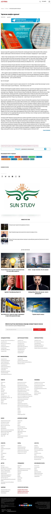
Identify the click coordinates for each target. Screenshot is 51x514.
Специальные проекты (5, 471)
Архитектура (3, 459)
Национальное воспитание (23, 450)
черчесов (24, 145)
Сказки (19, 434)
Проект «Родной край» (5, 470)
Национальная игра (22, 447)
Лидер (19, 467)
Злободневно (21, 463)
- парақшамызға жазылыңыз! (24, 149)
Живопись (3, 445)
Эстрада (2, 456)
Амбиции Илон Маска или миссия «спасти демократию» (38, 293)
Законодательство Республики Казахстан (7, 483)
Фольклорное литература (6, 468)
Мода (35, 454)
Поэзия (19, 422)
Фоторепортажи (37, 459)
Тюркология (3, 426)
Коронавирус (3, 492)
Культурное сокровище (22, 428)
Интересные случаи (38, 456)
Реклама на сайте (4, 511)
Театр (2, 450)
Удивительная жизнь (38, 473)
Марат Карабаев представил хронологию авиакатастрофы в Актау (23, 232)
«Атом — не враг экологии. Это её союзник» (38, 269)
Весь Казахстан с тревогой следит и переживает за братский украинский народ (12, 315)
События (19, 471)
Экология (19, 481)
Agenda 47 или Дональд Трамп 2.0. (13, 292)
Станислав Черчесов (17, 145)
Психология (36, 465)
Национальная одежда (22, 451)
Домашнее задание (38, 448)
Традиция (19, 445)
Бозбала (36, 445)
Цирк (2, 454)
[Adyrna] (5, 1)
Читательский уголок (38, 450)
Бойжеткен (36, 447)
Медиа (2, 457)
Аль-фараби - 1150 (4, 434)
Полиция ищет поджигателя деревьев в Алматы (19, 225)
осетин (36, 145)
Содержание (36, 476)
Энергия (36, 470)
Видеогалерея (4, 473)
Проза (19, 423)
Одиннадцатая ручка (22, 431)
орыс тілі (10, 145)
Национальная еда (21, 448)
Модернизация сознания (23, 436)
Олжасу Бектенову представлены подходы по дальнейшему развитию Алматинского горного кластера (29, 240)
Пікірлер (6, 8)
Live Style (36, 443)
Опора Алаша (20, 437)
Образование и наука (39, 463)
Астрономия (36, 467)
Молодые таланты (4, 467)
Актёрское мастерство (5, 448)
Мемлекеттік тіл (31, 145)
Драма (19, 425)
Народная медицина (5, 491)
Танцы (2, 447)
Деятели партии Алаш (5, 425)
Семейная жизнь (37, 453)
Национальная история (5, 420)
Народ (19, 443)
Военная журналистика (39, 457)
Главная (2, 8)
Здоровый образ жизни (5, 489)
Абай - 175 (3, 436)
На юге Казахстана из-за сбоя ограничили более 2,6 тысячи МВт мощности (12, 270)
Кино (2, 451)
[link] (46, 130)
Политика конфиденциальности (11, 511)
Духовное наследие (22, 418)
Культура (3, 443)
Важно (2, 418)
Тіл (7, 145)
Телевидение (3, 453)
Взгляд (19, 476)
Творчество (20, 420)
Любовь (36, 451)
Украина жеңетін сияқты (38, 314)
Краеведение (3, 428)
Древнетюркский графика (6, 431)
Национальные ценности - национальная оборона (6, 476)
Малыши (2, 465)
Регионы (19, 479)
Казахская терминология (23, 470)
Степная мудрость (21, 426)
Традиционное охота (22, 453)
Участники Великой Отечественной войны (8, 480)
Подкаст (19, 473)
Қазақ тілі (3, 145)
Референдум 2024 (21, 414)
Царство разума (37, 471)
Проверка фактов (4, 477)
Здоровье (20, 465)
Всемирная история (5, 422)
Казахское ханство (5, 423)
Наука (35, 468)
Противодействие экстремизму (24, 468)
